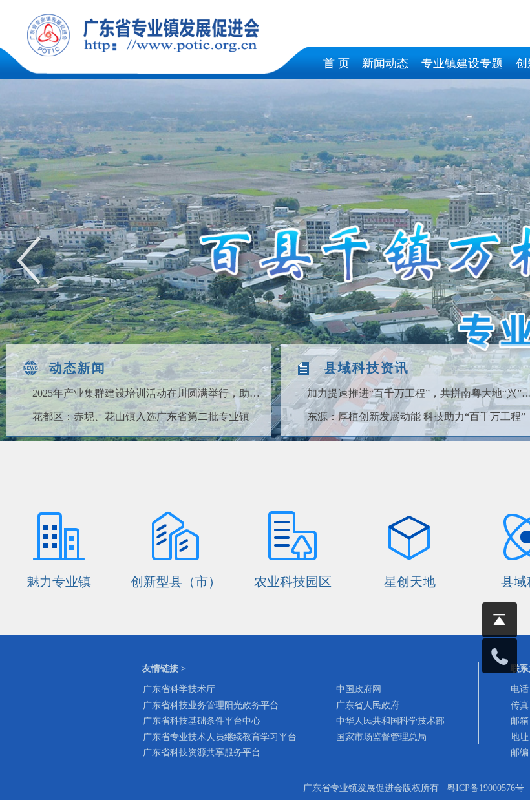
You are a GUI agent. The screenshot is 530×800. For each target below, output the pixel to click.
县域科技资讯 (366, 368)
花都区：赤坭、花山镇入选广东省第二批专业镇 (140, 416)
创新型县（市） (176, 581)
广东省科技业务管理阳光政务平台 (211, 705)
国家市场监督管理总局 (381, 737)
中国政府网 (358, 689)
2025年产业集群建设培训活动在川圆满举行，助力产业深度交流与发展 (148, 393)
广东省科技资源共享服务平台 (201, 752)
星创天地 (410, 581)
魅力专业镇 (58, 581)
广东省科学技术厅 (179, 689)
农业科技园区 (293, 581)
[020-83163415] (499, 655)
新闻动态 (385, 63)
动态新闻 (77, 368)
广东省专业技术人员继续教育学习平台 (220, 737)
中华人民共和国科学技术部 (390, 721)
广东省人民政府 (367, 705)
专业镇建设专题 (462, 63)
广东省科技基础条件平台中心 (201, 721)
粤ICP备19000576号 (485, 788)
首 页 (336, 63)
